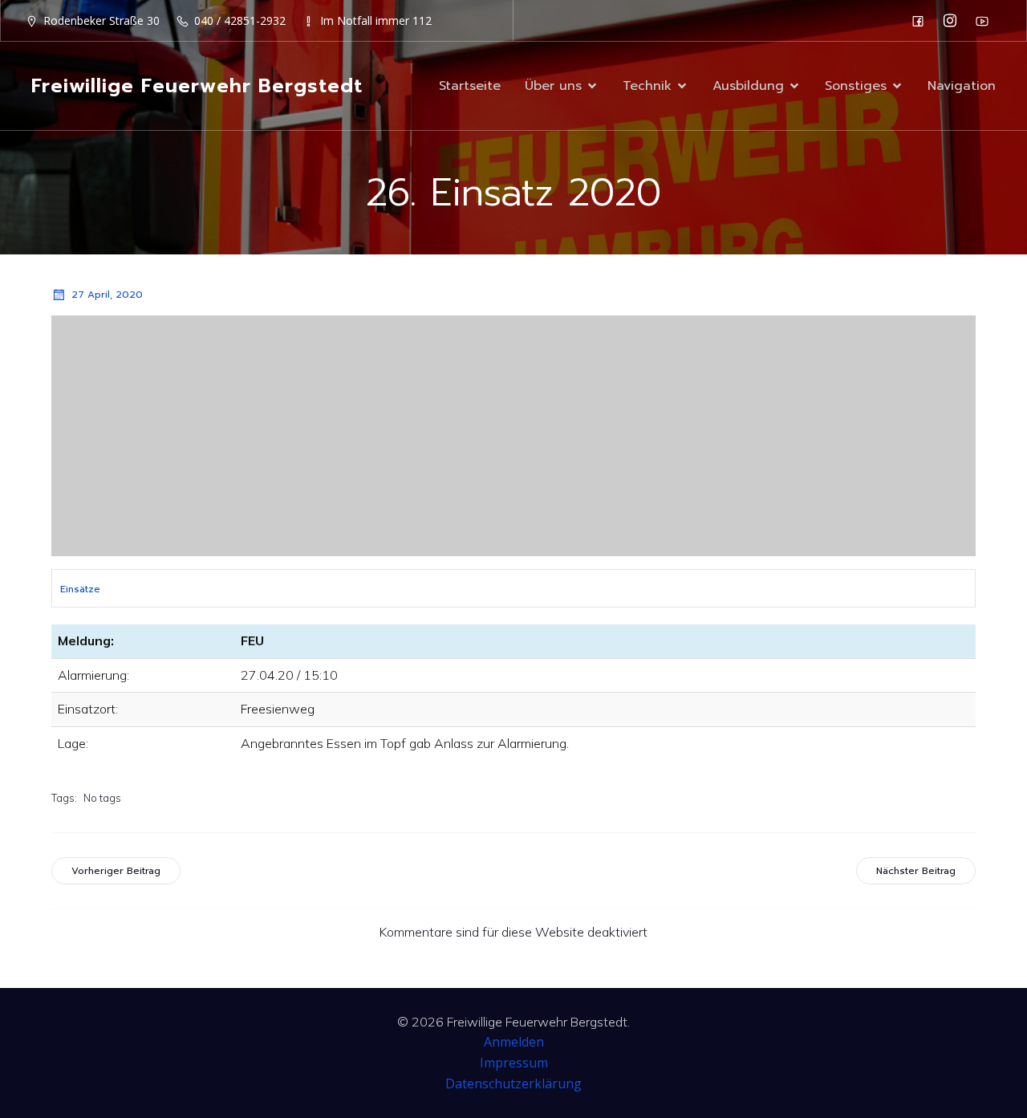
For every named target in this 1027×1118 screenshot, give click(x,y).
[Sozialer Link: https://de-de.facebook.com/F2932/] (922, 21)
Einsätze (80, 589)
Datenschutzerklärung (513, 1083)
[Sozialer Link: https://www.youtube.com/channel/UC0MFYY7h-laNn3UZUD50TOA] (986, 21)
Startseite (470, 86)
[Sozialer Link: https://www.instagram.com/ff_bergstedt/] (954, 21)
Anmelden (514, 1042)
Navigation (962, 86)
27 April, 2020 (107, 294)
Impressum (514, 1062)
